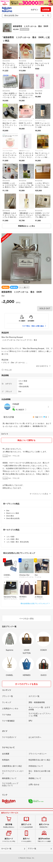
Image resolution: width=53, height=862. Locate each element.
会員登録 (45, 9)
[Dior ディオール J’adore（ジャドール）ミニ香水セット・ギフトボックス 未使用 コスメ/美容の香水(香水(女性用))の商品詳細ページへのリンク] (26, 81)
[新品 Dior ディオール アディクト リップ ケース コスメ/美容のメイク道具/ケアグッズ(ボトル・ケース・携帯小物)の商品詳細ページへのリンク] (10, 111)
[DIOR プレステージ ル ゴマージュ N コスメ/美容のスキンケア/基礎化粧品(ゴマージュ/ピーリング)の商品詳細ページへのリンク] (26, 111)
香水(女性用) (6, 61)
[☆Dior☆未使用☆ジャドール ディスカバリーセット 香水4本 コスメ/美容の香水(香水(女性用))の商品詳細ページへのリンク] (10, 81)
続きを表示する (42, 366)
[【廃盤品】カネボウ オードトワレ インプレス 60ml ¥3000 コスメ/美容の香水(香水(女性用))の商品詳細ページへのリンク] (10, 201)
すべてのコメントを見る (39, 493)
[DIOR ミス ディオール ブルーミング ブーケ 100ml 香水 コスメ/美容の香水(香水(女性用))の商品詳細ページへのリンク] (26, 51)
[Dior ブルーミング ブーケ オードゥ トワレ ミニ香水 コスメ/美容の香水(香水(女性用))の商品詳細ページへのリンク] (10, 51)
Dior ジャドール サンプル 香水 (42, 64)
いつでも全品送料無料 (26, 825)
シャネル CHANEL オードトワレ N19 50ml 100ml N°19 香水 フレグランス (26, 187)
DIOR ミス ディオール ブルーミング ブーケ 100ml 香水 (26, 65)
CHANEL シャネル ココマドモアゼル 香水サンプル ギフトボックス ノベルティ (10, 187)
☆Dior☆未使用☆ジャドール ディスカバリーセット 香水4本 (10, 96)
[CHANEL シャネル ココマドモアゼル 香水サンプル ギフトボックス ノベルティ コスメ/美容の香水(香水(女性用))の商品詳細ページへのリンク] (10, 171)
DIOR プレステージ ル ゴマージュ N (26, 124)
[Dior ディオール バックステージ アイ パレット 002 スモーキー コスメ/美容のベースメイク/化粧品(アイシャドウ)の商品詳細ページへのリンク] (42, 141)
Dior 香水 (38, 93)
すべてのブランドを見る (26, 683)
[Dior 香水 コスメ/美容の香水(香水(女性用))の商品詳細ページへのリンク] (42, 81)
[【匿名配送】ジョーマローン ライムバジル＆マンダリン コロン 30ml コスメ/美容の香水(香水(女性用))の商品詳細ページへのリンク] (26, 201)
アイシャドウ (39, 150)
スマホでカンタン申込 (8, 840)
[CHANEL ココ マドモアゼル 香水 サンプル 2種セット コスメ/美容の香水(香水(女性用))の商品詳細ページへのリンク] (42, 201)
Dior (3, 295)
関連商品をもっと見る (26, 226)
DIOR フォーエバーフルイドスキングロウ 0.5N (42, 125)
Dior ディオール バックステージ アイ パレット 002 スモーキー (42, 156)
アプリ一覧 (32, 849)
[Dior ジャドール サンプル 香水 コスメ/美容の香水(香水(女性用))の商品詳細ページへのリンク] (42, 51)
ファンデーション (40, 120)
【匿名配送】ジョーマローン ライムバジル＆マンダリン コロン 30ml (26, 216)
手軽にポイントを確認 (44, 840)
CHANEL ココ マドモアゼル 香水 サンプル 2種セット (42, 215)
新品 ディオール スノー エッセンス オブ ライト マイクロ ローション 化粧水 (26, 157)
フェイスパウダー (8, 150)
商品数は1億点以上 (8, 825)
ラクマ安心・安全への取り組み (33, 326)
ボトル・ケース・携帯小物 (10, 120)
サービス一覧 (6, 849)
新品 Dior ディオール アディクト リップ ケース (10, 125)
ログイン (34, 9)
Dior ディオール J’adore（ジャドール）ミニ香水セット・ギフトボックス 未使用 (26, 97)
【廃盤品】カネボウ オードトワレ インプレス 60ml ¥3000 (10, 216)
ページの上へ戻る (26, 618)
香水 (21, 383)
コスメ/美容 (22, 381)
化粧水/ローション (24, 150)
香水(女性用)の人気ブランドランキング (34, 603)
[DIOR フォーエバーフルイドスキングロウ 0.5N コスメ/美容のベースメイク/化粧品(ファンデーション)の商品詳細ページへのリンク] (42, 111)
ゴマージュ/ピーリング (25, 120)
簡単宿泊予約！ (44, 825)
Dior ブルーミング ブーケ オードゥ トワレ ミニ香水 (10, 65)
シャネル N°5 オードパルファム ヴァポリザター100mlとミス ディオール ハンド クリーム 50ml (42, 187)
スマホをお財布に (26, 840)
